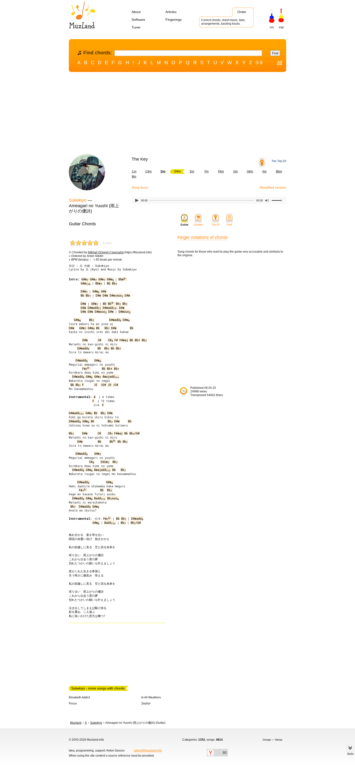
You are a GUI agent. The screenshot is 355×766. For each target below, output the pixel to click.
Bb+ (137, 340)
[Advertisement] (177, 114)
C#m (148, 171)
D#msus (116, 295)
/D (109, 385)
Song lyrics (140, 187)
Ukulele (198, 224)
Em (192, 171)
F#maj (124, 340)
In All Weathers (151, 697)
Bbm (279, 171)
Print (229, 224)
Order (241, 12)
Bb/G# (134, 433)
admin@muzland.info (148, 750)
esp (281, 27)
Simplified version (272, 187)
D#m (84, 291)
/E (95, 385)
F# (116, 340)
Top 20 (216, 224)
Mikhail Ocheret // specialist (106, 252)
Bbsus (113, 498)
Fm (207, 171)
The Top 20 (278, 161)
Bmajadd (111, 376)
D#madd (94, 308)
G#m (250, 171)
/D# (103, 385)
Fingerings (173, 19)
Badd (100, 498)
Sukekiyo (77, 200)
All (279, 62)
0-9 (259, 62)
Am (264, 171)
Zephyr (145, 703)
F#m (221, 171)
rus (272, 27)
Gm (235, 171)
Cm (134, 171)
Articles (171, 12)
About (136, 12)
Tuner (136, 27)
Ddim (105, 462)
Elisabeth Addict (79, 697)
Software (138, 19)
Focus (73, 703)
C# (99, 340)
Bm (134, 176)
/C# (115, 385)
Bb (108, 283)
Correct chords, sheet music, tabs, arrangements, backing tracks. (223, 21)
